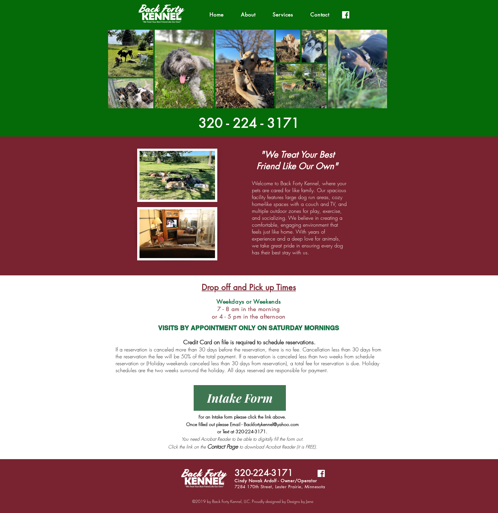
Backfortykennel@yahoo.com (271, 424)
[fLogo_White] (345, 14)
